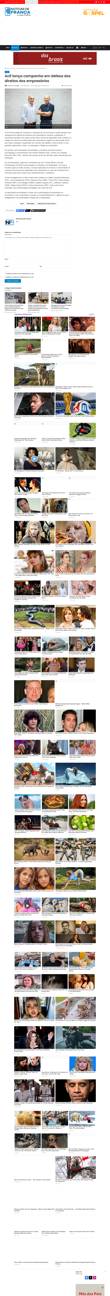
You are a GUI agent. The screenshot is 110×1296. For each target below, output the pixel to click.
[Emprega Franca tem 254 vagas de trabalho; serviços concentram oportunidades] (61, 304)
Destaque (31, 210)
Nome (7, 265)
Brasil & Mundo (37, 47)
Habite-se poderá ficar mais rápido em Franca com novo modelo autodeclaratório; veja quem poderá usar (38, 314)
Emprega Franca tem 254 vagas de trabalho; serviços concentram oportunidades (61, 313)
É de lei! (70, 47)
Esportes (59, 47)
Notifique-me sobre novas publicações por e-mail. (20, 283)
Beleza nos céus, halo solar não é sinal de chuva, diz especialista (56, 2)
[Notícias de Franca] (18, 11)
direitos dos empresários (47, 210)
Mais (84, 47)
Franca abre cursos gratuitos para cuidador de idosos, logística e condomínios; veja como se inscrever (14, 314)
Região (24, 47)
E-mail (7, 272)
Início (8, 47)
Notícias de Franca (12, 92)
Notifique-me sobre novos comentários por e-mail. (20, 280)
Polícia (49, 47)
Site (41, 272)
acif (22, 210)
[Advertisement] (55, 32)
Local (15, 47)
